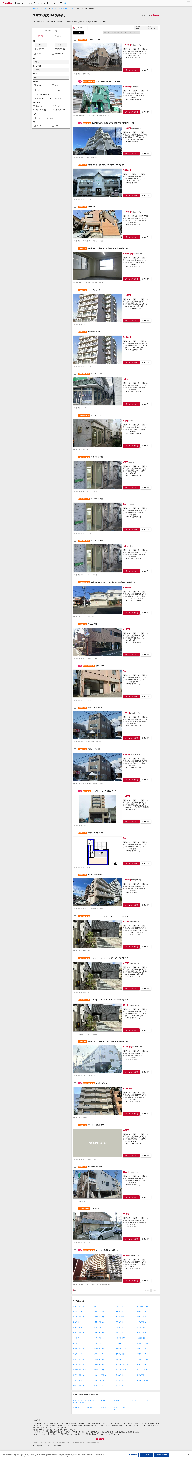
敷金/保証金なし (60, 53)
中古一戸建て (145, 1400)
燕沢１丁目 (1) (141, 1327)
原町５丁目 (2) (120, 1354)
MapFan (35, 8)
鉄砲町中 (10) (98, 1385)
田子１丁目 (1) (99, 1322)
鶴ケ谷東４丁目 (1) (100, 1375)
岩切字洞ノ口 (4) (142, 1306)
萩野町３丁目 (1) (99, 1348)
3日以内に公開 (41, 110)
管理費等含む (41, 49)
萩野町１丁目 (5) (142, 1343)
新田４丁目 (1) (120, 1380)
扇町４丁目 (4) (99, 1311)
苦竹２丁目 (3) (77, 1343)
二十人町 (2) (98, 1343)
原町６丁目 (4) (141, 1354)
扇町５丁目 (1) (120, 1311)
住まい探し (44, 8)
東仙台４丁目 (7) (99, 1359)
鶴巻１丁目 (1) (120, 1332)
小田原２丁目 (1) (99, 1317)
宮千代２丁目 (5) (142, 1370)
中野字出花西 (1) (142, 1338)
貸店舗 (102, 1400)
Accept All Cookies (162, 1454)
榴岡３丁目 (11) (78, 1327)
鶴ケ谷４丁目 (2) (99, 1332)
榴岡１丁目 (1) (120, 1322)
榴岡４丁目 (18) (99, 1327)
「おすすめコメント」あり (45, 118)
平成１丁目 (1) (120, 1375)
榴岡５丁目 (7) (120, 1327)
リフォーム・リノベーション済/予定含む (50, 98)
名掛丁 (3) (76, 1338)
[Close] (189, 1454)
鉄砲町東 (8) (120, 1385)
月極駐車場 (90, 1400)
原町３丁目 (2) (77, 1354)
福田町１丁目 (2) (142, 1359)
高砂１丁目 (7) (141, 1375)
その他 (57, 90)
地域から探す (63, 8)
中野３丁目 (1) (99, 1338)
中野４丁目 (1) (120, 1338)
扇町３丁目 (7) (77, 1311)
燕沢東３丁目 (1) (78, 1332)
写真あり (58, 125)
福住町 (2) (119, 1359)
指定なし (39, 106)
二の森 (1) (119, 1343)
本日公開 (57, 106)
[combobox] (40, 45)
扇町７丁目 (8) (141, 1311)
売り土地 (76, 1407)
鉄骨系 (57, 85)
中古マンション (133, 1400)
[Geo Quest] (65, 3)
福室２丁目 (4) (141, 1364)
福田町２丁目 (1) (78, 1364)
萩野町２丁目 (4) (78, 1348)
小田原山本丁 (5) (121, 1317)
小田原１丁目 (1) (78, 1317)
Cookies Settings (132, 1454)
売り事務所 (104, 1407)
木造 (38, 90)
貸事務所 (53, 8)
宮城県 (72, 8)
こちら (105, 1434)
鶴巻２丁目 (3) (141, 1332)
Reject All (147, 1454)
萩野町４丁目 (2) (121, 1348)
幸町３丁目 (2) (141, 1317)
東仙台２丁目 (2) (78, 1359)
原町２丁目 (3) (141, 1348)
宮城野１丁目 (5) (99, 1370)
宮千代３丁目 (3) (78, 1375)
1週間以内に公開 (60, 110)
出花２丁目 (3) (120, 1306)
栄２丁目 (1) (77, 1322)
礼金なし (40, 53)
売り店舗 (89, 1407)
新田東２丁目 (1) (78, 1385)
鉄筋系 (39, 85)
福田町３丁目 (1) (99, 1364)
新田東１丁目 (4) (142, 1380)
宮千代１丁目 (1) (121, 1370)
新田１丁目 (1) (99, 1380)
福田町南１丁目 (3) (122, 1364)
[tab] (41, 35)
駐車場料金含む (60, 49)
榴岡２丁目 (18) (142, 1322)
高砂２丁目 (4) (77, 1380)
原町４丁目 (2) (99, 1354)
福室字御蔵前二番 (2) (80, 1370)
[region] (96, 1454)
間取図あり (40, 125)
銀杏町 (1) (97, 1306)
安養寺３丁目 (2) (78, 1306)
